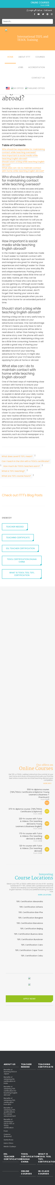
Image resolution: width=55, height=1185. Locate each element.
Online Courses (40, 2)
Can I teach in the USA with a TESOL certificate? (25, 461)
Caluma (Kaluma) (8, 1135)
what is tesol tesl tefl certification (21, 574)
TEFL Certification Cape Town (29, 950)
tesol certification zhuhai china (22, 560)
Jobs (20, 67)
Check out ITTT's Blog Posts (22, 495)
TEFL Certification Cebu (32, 955)
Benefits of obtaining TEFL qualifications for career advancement (10, 1112)
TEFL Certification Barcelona (29, 923)
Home (10, 56)
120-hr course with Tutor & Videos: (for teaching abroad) (30, 849)
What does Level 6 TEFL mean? (17, 456)
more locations (44, 895)
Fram (6, 1131)
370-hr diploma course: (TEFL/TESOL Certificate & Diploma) (25, 811)
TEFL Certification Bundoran (30, 939)
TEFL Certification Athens (31, 906)
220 (47, 823)
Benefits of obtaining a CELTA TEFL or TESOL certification (9, 1123)
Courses (40, 56)
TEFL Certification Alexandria (29, 901)
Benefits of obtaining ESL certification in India (9, 1080)
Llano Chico (8, 1143)
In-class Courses (43, 1172)
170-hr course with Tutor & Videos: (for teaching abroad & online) (30, 837)
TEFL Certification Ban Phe (30, 912)
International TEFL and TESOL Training (32, 38)
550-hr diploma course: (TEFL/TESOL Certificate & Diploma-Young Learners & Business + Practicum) (29, 794)
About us (9, 1064)
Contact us (38, 77)
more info (47, 783)
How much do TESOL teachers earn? (21, 466)
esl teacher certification (20, 548)
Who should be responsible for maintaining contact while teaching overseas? (23, 151)
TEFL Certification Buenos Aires (28, 934)
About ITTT (24, 56)
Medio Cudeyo (10, 1147)
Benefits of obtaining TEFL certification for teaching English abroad (10, 1091)
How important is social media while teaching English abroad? (20, 157)
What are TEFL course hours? (16, 475)
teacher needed (15, 526)
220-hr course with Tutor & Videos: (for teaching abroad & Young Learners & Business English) (29, 823)
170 (47, 837)
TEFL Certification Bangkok (30, 917)
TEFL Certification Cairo (32, 944)
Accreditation (36, 67)
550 (46, 803)
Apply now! (29, 998)
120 (47, 849)
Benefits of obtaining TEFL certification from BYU (9, 1101)
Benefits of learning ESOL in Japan (10, 1072)
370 (47, 811)
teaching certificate (18, 537)
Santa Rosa (8, 1140)
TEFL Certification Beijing (31, 928)
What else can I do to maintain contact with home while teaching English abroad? (23, 169)
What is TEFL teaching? (13, 471)
